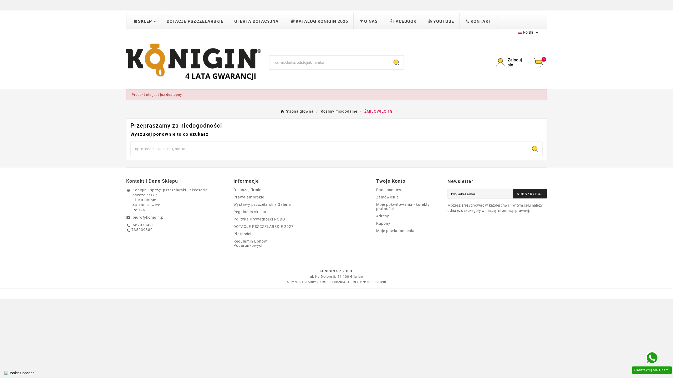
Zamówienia (387, 197)
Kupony (383, 223)
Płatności (242, 234)
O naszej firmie (247, 190)
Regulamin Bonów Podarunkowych (250, 243)
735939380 (142, 230)
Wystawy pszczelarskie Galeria (262, 204)
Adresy (382, 216)
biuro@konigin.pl (149, 217)
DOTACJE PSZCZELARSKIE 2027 (263, 226)
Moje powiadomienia (395, 231)
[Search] (396, 62)
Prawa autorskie (248, 197)
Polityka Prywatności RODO (259, 219)
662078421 (143, 225)
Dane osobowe (390, 190)
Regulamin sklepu (249, 212)
